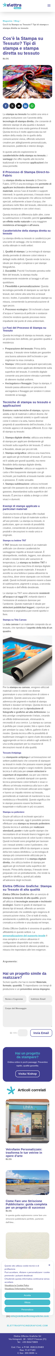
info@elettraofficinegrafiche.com (30, 1316)
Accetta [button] (27, 1295)
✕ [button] (49, 1265)
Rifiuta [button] (27, 1302)
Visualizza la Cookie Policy (17, 1285)
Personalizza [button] (27, 1309)
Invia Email (41, 1033)
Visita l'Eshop (27, 1073)
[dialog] (27, 1288)
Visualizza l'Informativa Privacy (19, 1288)
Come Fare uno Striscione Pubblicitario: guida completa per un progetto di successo (26, 1204)
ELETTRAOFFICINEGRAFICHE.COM (27, 1325)
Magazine (7, 21)
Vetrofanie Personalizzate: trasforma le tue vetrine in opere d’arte (24, 1153)
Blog (16, 21)
